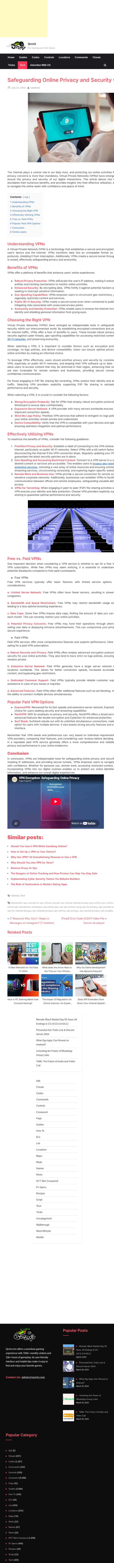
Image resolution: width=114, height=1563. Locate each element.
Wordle (40, 1237)
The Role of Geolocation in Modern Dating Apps (39, 884)
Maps (39, 1156)
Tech (22, 65)
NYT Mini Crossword (47, 1181)
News (39, 1174)
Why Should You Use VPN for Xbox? (32, 862)
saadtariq (35, 87)
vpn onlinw (59, 910)
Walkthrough (42, 1224)
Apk (38, 1080)
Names (40, 1168)
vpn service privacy (89, 910)
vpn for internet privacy (19, 910)
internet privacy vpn (83, 903)
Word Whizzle (43, 1231)
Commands (81, 57)
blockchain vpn (19, 903)
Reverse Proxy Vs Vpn (24, 868)
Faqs (39, 1118)
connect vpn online (62, 903)
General (15, 895)
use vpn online (67, 907)
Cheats (97, 57)
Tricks (11, 65)
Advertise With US (40, 65)
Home (11, 57)
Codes (35, 57)
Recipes (40, 1193)
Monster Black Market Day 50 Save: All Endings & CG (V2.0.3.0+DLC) (91, 1350)
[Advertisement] (24, 18)
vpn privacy (72, 910)
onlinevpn (37, 907)
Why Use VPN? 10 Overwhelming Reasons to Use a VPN (44, 857)
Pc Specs (41, 1187)
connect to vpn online (39, 903)
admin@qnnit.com (33, 1377)
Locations (64, 57)
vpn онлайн (106, 910)
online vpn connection (18, 907)
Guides (23, 57)
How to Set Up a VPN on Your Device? (33, 851)
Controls (49, 57)
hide (26, 197)
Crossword (42, 1112)
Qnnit (32, 44)
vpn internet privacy (42, 910)
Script (39, 1199)
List (38, 1143)
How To (40, 1130)
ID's (38, 1137)
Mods (39, 1162)
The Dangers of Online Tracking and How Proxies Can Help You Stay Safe (54, 873)
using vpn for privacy (86, 907)
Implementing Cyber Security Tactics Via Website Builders (45, 879)
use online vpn (50, 907)
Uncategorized (44, 1218)
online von (99, 903)
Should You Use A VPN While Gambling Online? (39, 846)
